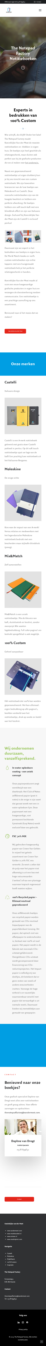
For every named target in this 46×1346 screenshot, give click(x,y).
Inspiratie (10, 1265)
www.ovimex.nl (12, 1236)
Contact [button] (19, 1199)
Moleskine (10, 1256)
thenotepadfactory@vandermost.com (22, 1113)
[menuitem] (37, 2)
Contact (39, 2)
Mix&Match (11, 1259)
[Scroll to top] (41, 1341)
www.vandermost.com (14, 1231)
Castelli (9, 1253)
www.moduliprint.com (14, 1239)
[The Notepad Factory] (9, 10)
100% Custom (11, 1262)
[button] (40, 10)
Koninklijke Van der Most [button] (15, 331)
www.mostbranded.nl (14, 1234)
